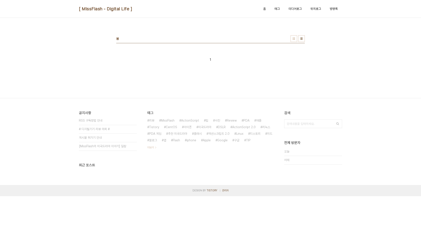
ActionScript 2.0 (244, 127)
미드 (269, 133)
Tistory (154, 127)
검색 (338, 124)
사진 (217, 120)
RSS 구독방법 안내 (90, 120)
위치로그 (315, 9)
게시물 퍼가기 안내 (90, 137)
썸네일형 (294, 38)
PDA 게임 (155, 133)
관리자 (225, 190)
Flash (176, 140)
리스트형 (301, 38)
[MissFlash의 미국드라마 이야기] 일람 (102, 146)
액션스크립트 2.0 (219, 133)
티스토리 (255, 133)
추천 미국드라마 (177, 133)
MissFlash (168, 120)
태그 (277, 9)
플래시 (198, 133)
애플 (258, 120)
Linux (239, 133)
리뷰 (151, 120)
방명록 (334, 9)
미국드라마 (204, 127)
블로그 (153, 140)
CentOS (171, 127)
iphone (191, 140)
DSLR (222, 127)
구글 (236, 140)
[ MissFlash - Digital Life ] (105, 8)
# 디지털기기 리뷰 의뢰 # (94, 129)
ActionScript (190, 120)
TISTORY (212, 190)
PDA (246, 120)
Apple (207, 140)
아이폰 (188, 127)
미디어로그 (295, 9)
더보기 (150, 147)
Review (232, 120)
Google (222, 140)
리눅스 (266, 127)
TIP (248, 140)
